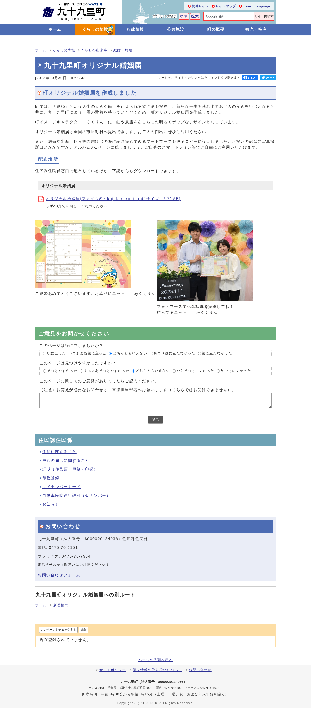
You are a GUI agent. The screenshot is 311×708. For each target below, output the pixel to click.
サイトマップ (226, 6)
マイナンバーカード (61, 487)
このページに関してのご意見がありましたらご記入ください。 (99, 381)
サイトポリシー (112, 670)
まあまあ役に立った (89, 353)
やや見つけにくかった (195, 371)
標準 (184, 16)
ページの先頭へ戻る (155, 660)
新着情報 (61, 605)
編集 (83, 629)
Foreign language (256, 6)
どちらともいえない (130, 353)
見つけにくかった (236, 371)
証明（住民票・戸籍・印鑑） (70, 469)
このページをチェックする (58, 629)
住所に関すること (59, 452)
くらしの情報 (63, 50)
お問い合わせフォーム (59, 575)
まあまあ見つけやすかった (106, 371)
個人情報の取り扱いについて (157, 670)
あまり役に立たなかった (174, 353)
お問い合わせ (200, 670)
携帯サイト (200, 6)
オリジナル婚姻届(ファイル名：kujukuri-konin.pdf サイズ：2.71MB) (113, 199)
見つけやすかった (62, 371)
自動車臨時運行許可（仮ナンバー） (76, 495)
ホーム (41, 50)
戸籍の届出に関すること (65, 460)
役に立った (56, 353)
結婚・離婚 (122, 50)
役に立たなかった (217, 353)
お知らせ (50, 504)
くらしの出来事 (94, 50)
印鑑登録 (50, 478)
